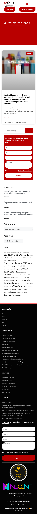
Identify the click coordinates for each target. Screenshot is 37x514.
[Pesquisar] (29, 130)
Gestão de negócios (15, 269)
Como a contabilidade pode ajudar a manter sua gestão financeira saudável (18, 214)
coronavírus (11, 254)
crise (31, 255)
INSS (25, 278)
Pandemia (19, 286)
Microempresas (22, 283)
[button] (27, 4)
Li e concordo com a (19, 171)
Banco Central (7, 252)
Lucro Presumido (17, 280)
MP (11, 286)
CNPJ (21, 252)
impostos (20, 277)
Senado (25, 292)
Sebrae (18, 292)
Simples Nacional (12, 294)
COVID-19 (24, 254)
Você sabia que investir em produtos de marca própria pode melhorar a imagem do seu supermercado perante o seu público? (17, 99)
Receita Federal (22, 289)
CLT (18, 252)
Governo (7, 274)
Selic (21, 292)
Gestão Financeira (22, 272)
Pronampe (12, 289)
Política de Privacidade (18, 505)
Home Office (24, 275)
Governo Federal (15, 275)
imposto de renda (11, 277)
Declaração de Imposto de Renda (15, 257)
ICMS (29, 275)
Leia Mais (6, 196)
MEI (16, 283)
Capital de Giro (13, 252)
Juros (29, 277)
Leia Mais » (7, 118)
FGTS (25, 263)
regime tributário (10, 292)
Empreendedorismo (13, 263)
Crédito (5, 257)
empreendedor (11, 260)
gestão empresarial (16, 270)
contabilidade (26, 252)
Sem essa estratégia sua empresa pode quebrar (18, 203)
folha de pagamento (13, 266)
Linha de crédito (8, 281)
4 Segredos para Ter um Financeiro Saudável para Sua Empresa (17, 192)
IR (27, 277)
